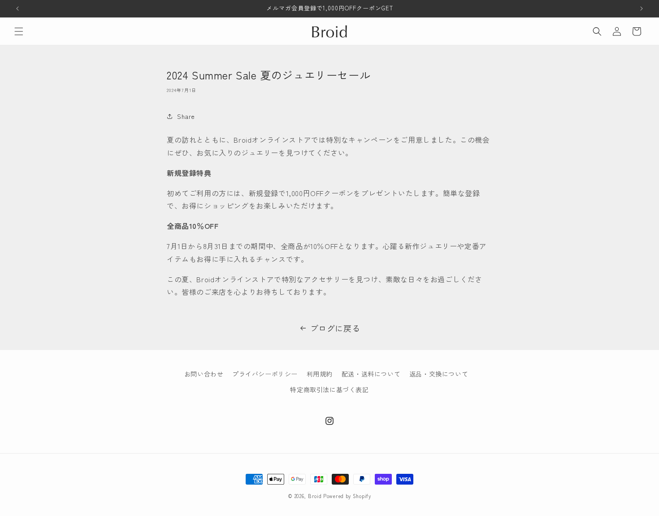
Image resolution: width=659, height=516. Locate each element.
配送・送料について (371, 373)
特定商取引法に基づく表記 (329, 389)
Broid (315, 495)
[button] (19, 31)
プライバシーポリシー (265, 373)
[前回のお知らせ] (17, 8)
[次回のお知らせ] (641, 8)
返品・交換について (438, 373)
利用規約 (320, 373)
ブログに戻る (335, 328)
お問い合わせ (204, 373)
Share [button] (186, 116)
